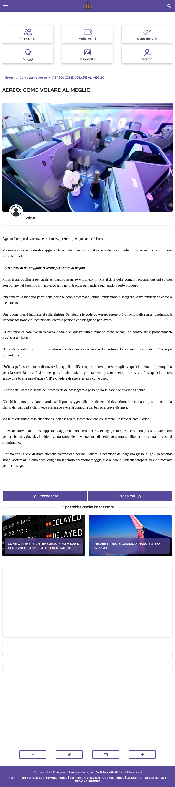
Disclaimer (135, 778)
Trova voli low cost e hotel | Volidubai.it (83, 772)
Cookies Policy (113, 778)
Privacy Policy (56, 778)
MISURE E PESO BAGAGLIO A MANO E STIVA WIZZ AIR (127, 546)
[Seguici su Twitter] (69, 754)
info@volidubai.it (87, 781)
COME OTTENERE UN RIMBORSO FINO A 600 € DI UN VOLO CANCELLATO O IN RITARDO (43, 546)
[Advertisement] (87, 602)
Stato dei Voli (155, 778)
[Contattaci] (105, 754)
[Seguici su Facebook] (32, 754)
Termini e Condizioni (85, 778)
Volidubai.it (35, 778)
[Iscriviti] (142, 754)
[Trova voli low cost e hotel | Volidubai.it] (87, 6)
